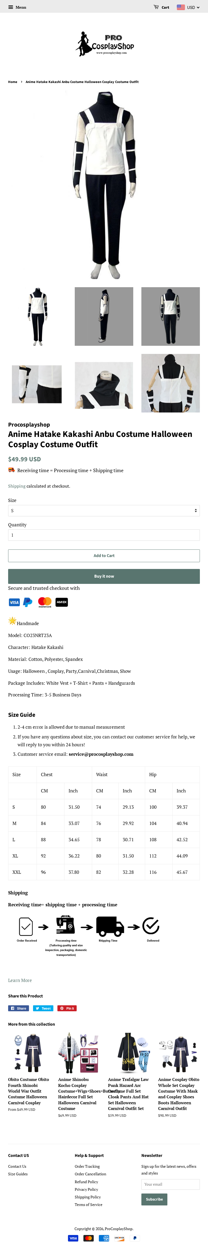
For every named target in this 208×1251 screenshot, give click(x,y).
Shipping (16, 486)
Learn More (20, 980)
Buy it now (104, 576)
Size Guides (18, 1173)
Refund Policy (86, 1181)
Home (12, 81)
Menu (20, 7)
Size (12, 500)
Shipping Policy (88, 1196)
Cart (165, 7)
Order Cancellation (90, 1173)
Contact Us (17, 1166)
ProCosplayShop (118, 1228)
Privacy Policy (86, 1189)
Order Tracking (87, 1166)
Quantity (17, 524)
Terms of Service (88, 1204)
